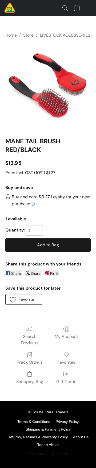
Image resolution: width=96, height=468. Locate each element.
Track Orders (29, 362)
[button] (10, 8)
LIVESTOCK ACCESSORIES (65, 35)
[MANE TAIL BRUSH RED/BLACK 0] (48, 86)
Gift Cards (66, 381)
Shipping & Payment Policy (48, 429)
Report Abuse (48, 445)
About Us (81, 437)
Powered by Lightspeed (48, 454)
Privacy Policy (67, 421)
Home (11, 35)
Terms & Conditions (33, 421)
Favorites (66, 362)
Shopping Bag (29, 381)
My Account (66, 336)
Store (28, 35)
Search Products (29, 340)
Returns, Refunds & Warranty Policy (37, 437)
